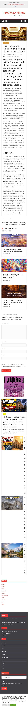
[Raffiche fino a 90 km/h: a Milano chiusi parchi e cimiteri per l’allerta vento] (12, 519)
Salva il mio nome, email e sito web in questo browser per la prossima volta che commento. (13, 365)
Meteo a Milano (7, 219)
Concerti (3, 593)
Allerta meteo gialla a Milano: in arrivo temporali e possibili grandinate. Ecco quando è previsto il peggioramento (14, 420)
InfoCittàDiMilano (14, 12)
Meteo (2, 597)
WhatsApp (3, 635)
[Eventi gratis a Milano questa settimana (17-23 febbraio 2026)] (14, 235)
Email (3, 348)
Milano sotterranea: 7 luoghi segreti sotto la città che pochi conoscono (12, 302)
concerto (5, 56)
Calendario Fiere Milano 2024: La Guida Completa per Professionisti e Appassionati (14, 275)
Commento (4, 323)
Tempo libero (5, 42)
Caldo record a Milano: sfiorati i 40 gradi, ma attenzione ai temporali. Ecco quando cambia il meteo (24, 461)
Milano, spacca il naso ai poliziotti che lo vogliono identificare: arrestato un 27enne (13, 223)
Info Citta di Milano (7, 54)
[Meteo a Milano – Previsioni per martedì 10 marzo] (12, 559)
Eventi (2, 588)
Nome (3, 342)
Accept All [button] (13, 704)
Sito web (3, 355)
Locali (2, 604)
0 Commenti (21, 54)
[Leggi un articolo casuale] (25, 21)
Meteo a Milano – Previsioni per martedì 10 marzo (24, 555)
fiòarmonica (10, 56)
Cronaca (3, 586)
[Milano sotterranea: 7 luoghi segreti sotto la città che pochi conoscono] (14, 286)
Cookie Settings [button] (6, 704)
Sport (2, 602)
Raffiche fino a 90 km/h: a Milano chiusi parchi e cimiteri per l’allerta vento (24, 515)
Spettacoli (3, 591)
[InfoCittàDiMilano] (3, 21)
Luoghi (3, 599)
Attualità (3, 584)
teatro (18, 56)
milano (14, 56)
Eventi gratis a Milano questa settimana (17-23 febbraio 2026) (13, 250)
